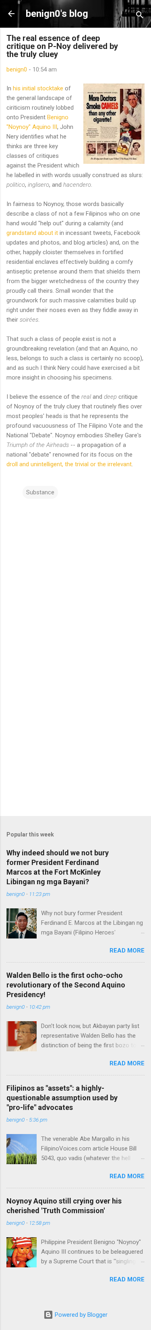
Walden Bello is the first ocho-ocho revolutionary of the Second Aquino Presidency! (65, 985)
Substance (40, 492)
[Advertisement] (75, 747)
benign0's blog (57, 13)
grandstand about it (32, 233)
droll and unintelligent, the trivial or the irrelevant (69, 464)
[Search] (140, 16)
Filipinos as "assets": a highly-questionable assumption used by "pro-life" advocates (62, 1098)
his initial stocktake (38, 88)
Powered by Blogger (80, 1314)
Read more (127, 950)
